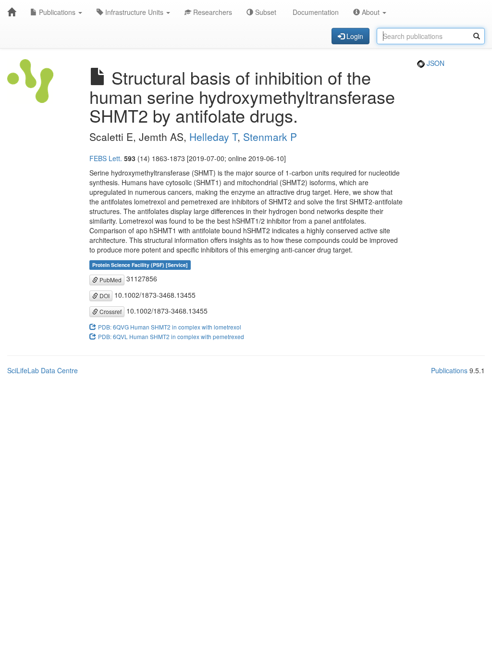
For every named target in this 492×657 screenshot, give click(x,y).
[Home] (11, 12)
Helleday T (213, 136)
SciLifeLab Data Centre (42, 370)
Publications (57, 12)
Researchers (211, 12)
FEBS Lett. (105, 158)
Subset (264, 12)
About (370, 12)
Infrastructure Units (134, 12)
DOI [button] (104, 295)
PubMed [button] (110, 280)
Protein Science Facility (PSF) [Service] (140, 264)
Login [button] (353, 36)
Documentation (315, 12)
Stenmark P (270, 136)
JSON (434, 63)
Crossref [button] (110, 311)
